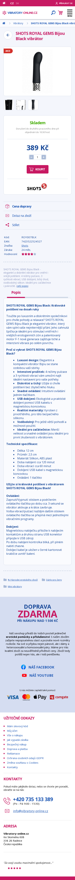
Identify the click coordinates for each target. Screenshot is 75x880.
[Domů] (5, 3)
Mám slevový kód (17, 726)
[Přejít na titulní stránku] (20, 13)
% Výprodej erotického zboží (23, 579)
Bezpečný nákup (17, 744)
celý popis (22, 286)
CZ (12, 3)
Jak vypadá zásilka (17, 740)
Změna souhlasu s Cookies (22, 762)
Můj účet (12, 730)
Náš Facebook (41, 667)
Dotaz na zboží (21, 215)
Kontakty (12, 767)
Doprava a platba (17, 749)
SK (17, 3)
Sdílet (15, 225)
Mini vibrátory (15, 586)
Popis (16, 292)
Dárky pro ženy (54, 579)
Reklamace (13, 753)
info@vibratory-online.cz (30, 811)
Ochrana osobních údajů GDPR (25, 758)
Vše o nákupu (15, 735)
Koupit (40, 169)
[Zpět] (7, 35)
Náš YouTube (41, 675)
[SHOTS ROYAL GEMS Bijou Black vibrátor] (37, 71)
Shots (24, 245)
